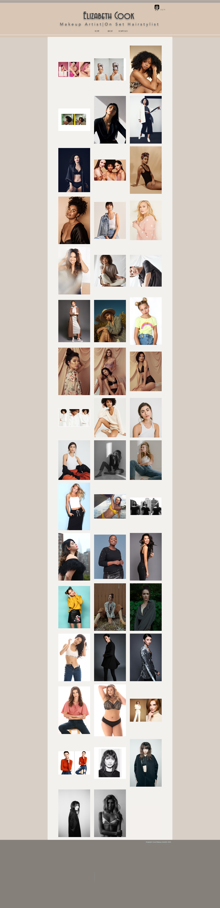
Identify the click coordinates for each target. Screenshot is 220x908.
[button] (123, 31)
